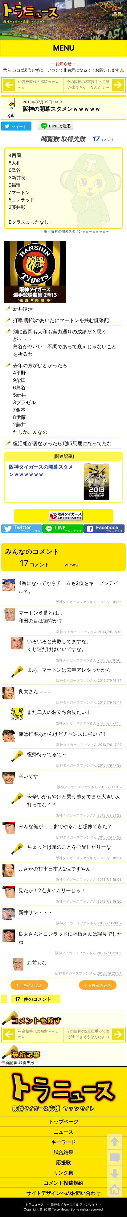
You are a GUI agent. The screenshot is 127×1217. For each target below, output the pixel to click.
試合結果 (63, 1152)
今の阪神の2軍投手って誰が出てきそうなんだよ (88, 84)
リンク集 (63, 1172)
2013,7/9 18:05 (109, 879)
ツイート (19, 126)
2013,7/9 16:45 (109, 660)
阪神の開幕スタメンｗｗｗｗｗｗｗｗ (80, 231)
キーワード (63, 1142)
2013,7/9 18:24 (109, 858)
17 (103, 139)
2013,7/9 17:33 (109, 765)
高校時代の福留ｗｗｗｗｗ (38, 84)
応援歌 (63, 1162)
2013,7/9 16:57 (109, 680)
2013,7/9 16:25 (109, 602)
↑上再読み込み (29, 985)
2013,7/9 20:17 (109, 923)
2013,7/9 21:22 (109, 815)
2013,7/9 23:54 (109, 973)
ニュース (63, 1132)
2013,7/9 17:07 (109, 745)
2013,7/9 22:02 (109, 953)
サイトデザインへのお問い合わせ (63, 1193)
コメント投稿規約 (63, 1183)
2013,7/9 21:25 (109, 723)
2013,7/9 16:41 (109, 632)
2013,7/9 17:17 (110, 787)
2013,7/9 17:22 (109, 837)
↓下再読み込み (98, 985)
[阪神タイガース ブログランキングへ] (66, 513)
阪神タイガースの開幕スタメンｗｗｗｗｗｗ (41, 470)
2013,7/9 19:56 (109, 901)
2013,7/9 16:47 (109, 702)
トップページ (63, 1122)
